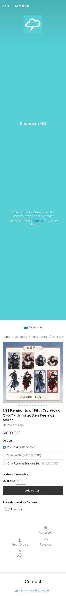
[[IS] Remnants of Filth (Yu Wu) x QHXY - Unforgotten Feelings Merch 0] (33, 372)
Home (6, 336)
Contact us (22, 5)
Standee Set (24, 455)
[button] (15, 509)
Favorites (46, 544)
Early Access (40, 336)
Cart (20, 556)
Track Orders (20, 544)
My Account (46, 532)
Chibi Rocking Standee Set (32, 463)
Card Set (22, 447)
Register (38, 220)
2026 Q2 (57, 336)
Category (21, 336)
